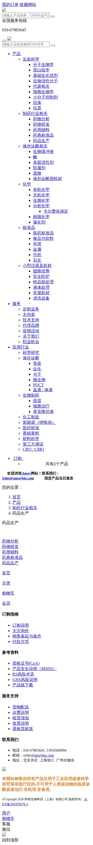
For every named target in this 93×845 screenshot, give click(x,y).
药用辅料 (41, 130)
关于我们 (31, 336)
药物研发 (41, 124)
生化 (37, 369)
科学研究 (31, 352)
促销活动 (31, 331)
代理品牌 (31, 325)
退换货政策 (22, 729)
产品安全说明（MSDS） (34, 668)
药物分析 (41, 119)
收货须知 (20, 718)
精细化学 (41, 216)
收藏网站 (28, 4)
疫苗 (37, 400)
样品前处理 (43, 282)
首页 (6, 573)
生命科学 (31, 59)
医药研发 (31, 428)
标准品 (29, 227)
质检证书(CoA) (26, 663)
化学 (27, 184)
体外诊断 (31, 358)
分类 (6, 583)
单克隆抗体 (43, 411)
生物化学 (41, 200)
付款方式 (20, 641)
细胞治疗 (41, 406)
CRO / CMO (33, 449)
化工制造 (31, 417)
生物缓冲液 (43, 151)
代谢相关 (41, 86)
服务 (16, 303)
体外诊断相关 (35, 146)
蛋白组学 (41, 70)
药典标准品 (43, 135)
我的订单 (10, 4)
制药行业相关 (35, 113)
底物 (37, 173)
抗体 (37, 102)
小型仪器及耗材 (37, 265)
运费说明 (20, 712)
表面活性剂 (43, 162)
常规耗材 (41, 293)
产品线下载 (22, 685)
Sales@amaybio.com (18, 478)
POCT (38, 385)
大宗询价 (20, 630)
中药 (37, 255)
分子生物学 (43, 64)
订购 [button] (18, 458)
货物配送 (20, 707)
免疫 (37, 363)
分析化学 (41, 206)
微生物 (39, 379)
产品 (16, 53)
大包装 (29, 314)
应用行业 (20, 347)
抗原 (37, 108)
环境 (37, 244)
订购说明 (20, 625)
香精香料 (31, 433)
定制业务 (31, 309)
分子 (37, 374)
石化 (37, 260)
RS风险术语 (23, 674)
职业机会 (31, 341)
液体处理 (41, 287)
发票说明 (20, 723)
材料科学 (31, 438)
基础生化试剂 (45, 75)
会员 (6, 603)
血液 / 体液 (43, 390)
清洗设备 (41, 298)
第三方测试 (33, 444)
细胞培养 (41, 271)
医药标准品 (43, 233)
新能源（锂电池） (39, 422)
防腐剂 (39, 168)
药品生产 (41, 140)
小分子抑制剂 (45, 97)
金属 (37, 249)
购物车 (8, 593)
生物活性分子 (45, 81)
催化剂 (39, 222)
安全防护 (41, 276)
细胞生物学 (43, 92)
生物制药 (31, 395)
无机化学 (41, 195)
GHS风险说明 (24, 679)
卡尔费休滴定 (55, 211)
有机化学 (41, 189)
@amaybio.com (42, 755)
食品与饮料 (43, 238)
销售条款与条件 (26, 636)
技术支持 (31, 320)
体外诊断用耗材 (47, 178)
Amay (26, 473)
